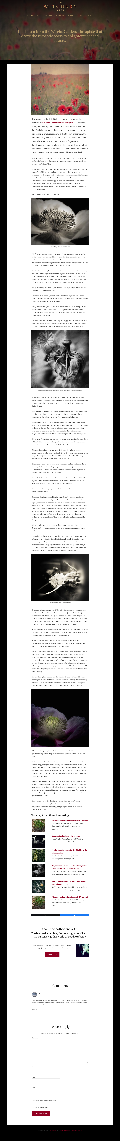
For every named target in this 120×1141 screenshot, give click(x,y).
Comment (35, 1038)
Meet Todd (52, 954)
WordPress (74, 1130)
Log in (80, 1130)
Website (34, 1087)
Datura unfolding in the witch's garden (66, 836)
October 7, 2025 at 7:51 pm (49, 995)
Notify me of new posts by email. (41, 1107)
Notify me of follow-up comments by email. (44, 1100)
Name (34, 1067)
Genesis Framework (64, 1130)
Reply (34, 1009)
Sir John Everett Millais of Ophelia (58, 122)
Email (34, 1077)
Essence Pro (53, 1130)
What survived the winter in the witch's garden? (70, 820)
